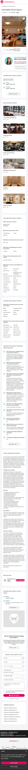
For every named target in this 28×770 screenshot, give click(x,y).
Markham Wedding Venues (10, 708)
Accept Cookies (14, 762)
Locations (22, 748)
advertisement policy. (10, 692)
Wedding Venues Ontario (7, 734)
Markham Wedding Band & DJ (11, 714)
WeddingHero (4, 732)
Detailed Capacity (13, 93)
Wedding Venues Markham (8, 6)
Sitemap (18, 748)
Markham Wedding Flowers (10, 721)
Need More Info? (13, 444)
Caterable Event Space (11, 579)
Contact (10, 748)
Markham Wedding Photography (11, 712)
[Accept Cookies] (26, 751)
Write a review (13, 647)
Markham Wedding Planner (10, 719)
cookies (6, 758)
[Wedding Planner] (9, 62)
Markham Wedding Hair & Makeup (12, 716)
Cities (25, 748)
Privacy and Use (14, 748)
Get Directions (13, 607)
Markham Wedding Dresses (10, 710)
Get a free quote (15, 695)
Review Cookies (14, 766)
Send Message (21, 580)
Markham (5, 12)
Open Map (14, 618)
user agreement (18, 690)
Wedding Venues (13, 732)
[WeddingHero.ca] (7, 2)
